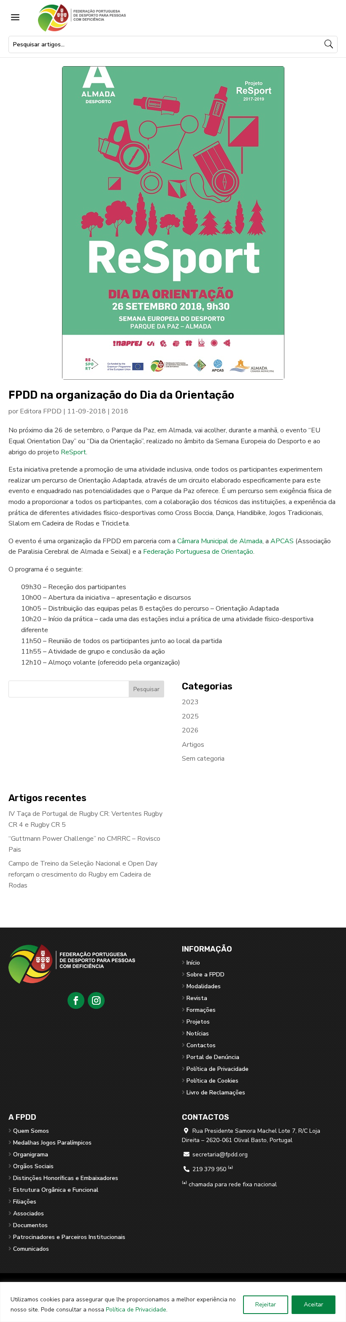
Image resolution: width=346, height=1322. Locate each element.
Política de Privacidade (136, 1310)
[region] (173, 1302)
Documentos (30, 1225)
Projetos (198, 1022)
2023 (190, 702)
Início (193, 963)
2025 (190, 716)
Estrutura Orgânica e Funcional (55, 1190)
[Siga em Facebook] (76, 1000)
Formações (201, 1010)
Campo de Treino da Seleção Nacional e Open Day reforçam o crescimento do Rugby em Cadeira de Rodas (82, 874)
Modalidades (204, 986)
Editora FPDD (41, 411)
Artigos (193, 744)
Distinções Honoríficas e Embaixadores (65, 1178)
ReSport (73, 452)
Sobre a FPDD (205, 975)
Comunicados (31, 1249)
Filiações (24, 1202)
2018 (119, 411)
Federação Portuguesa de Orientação (198, 551)
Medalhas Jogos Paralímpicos (52, 1143)
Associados (28, 1213)
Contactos (201, 1045)
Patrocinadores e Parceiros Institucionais (69, 1237)
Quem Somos (31, 1131)
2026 (190, 730)
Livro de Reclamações (216, 1093)
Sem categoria (203, 758)
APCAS (282, 541)
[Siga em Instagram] (96, 1000)
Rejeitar (265, 1305)
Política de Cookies (212, 1081)
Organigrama (30, 1154)
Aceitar (313, 1305)
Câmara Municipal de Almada (219, 541)
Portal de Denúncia (213, 1057)
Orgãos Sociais (33, 1166)
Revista (197, 998)
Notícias (198, 1034)
